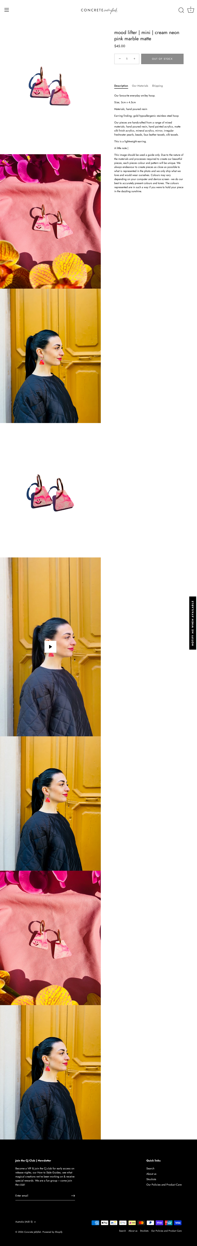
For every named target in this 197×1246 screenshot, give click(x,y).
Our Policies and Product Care (164, 1185)
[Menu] (7, 10)
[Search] (181, 10)
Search (150, 1168)
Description (121, 86)
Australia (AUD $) (24, 1221)
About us (151, 1174)
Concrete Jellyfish (32, 1231)
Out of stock (162, 59)
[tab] (123, 86)
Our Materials (140, 86)
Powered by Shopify (52, 1231)
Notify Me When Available (192, 623)
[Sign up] (73, 1196)
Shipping (157, 86)
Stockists (151, 1179)
